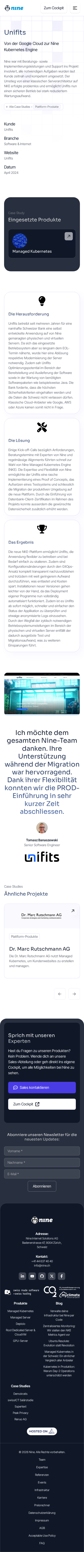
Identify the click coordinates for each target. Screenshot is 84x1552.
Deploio (20, 1323)
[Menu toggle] (75, 8)
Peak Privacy (20, 1412)
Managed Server (20, 1317)
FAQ (42, 1543)
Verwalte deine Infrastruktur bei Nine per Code (59, 1315)
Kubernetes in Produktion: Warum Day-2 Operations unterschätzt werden (59, 1371)
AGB (42, 1528)
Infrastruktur (42, 1490)
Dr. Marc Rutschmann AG (39, 949)
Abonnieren (42, 1186)
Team (42, 1459)
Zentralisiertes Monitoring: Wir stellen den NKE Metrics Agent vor (59, 1330)
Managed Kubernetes (21, 1311)
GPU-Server (20, 1340)
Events (42, 1482)
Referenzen (42, 1474)
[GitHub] (42, 1276)
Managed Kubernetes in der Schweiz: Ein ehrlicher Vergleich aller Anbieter (59, 1356)
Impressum (42, 1520)
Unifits (8, 158)
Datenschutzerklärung (42, 1512)
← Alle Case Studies (18, 106)
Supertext (20, 1406)
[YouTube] (32, 1276)
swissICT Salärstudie (20, 1400)
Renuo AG (20, 1419)
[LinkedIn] (22, 1276)
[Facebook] (61, 1276)
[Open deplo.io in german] (42, 1434)
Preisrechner (42, 1505)
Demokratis (20, 1393)
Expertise (42, 1467)
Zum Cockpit (54, 8)
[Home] (14, 8)
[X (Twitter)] (51, 1276)
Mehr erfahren (73, 911)
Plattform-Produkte (47, 106)
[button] (59, 994)
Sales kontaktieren (34, 1087)
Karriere (42, 1497)
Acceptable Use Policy (42, 1535)
